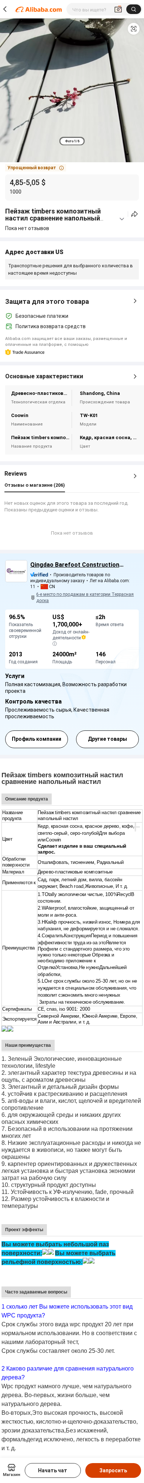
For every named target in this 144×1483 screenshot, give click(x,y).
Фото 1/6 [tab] (72, 141)
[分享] (134, 214)
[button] (134, 29)
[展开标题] (122, 219)
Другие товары (107, 739)
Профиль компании (36, 739)
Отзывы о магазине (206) (34, 485)
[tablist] (72, 141)
